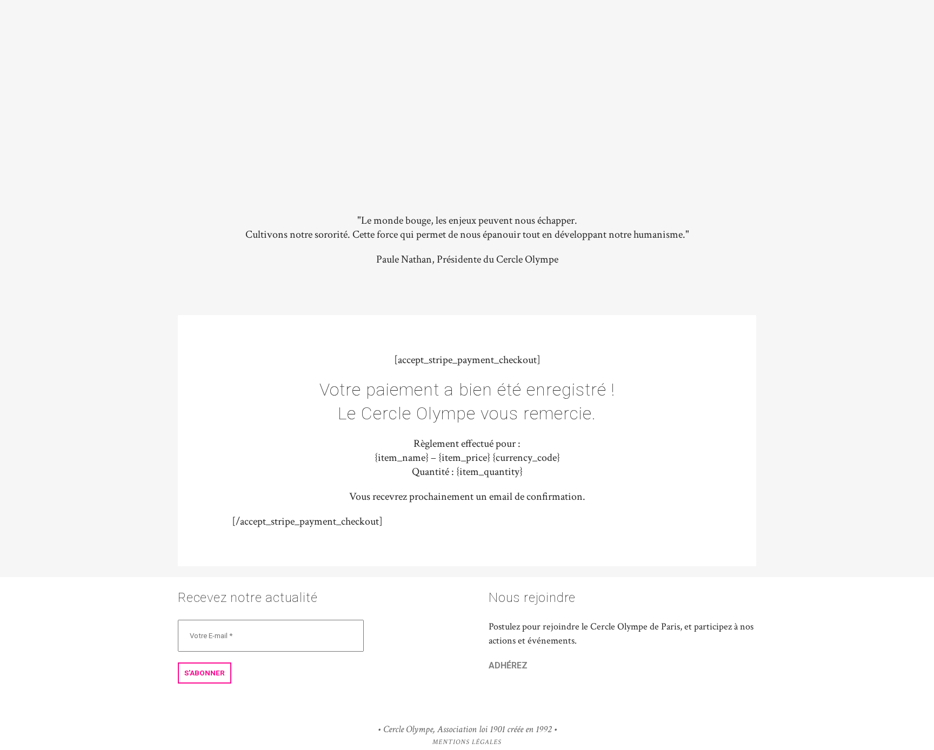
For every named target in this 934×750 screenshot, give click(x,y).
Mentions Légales (467, 742)
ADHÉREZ (508, 665)
